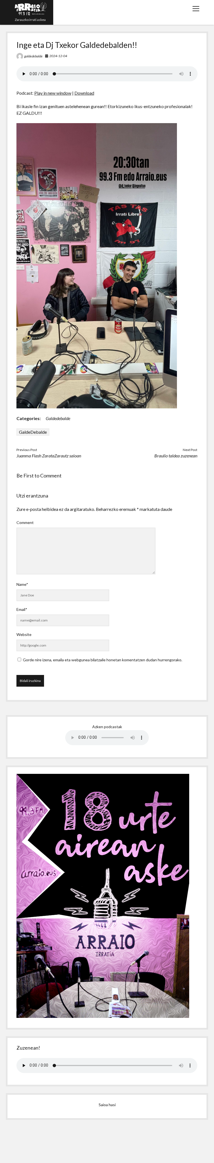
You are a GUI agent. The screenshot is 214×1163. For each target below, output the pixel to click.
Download (84, 93)
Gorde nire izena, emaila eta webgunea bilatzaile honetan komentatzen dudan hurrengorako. (102, 659)
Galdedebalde (58, 418)
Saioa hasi (107, 1104)
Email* (21, 609)
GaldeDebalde (33, 432)
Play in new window (52, 93)
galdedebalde (33, 56)
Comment (25, 522)
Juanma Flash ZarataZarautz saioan (48, 455)
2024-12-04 (58, 56)
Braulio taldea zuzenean (175, 455)
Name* (22, 584)
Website (23, 634)
